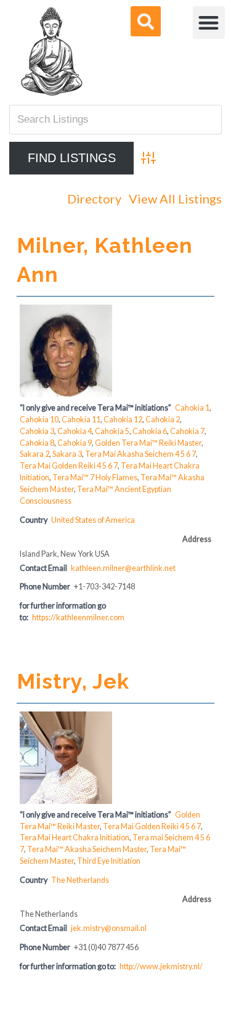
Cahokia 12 (122, 419)
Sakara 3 (67, 454)
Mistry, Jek (73, 681)
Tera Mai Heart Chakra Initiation (74, 837)
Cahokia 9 (74, 443)
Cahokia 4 (74, 431)
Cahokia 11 (81, 419)
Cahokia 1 (192, 407)
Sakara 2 (34, 454)
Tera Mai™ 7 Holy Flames (94, 477)
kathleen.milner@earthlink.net (123, 568)
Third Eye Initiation (108, 861)
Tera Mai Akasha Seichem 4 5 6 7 (140, 454)
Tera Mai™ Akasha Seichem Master (87, 849)
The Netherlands (80, 880)
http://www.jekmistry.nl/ (161, 966)
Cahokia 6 (149, 431)
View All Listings (175, 198)
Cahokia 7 (187, 431)
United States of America (93, 520)
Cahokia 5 (112, 431)
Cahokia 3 (37, 431)
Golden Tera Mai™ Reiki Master (148, 443)
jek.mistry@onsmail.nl (109, 928)
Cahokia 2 (162, 419)
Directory (94, 198)
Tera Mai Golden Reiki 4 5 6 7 (69, 465)
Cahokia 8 (37, 443)
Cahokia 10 (39, 419)
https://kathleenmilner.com (78, 617)
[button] (209, 22)
